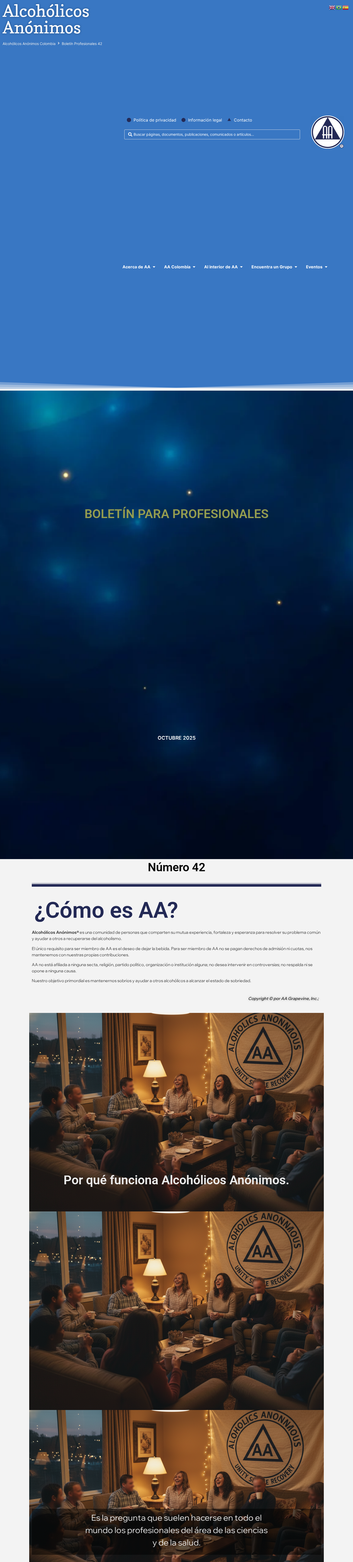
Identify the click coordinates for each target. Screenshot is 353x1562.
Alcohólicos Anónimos (46, 19)
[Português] (339, 7)
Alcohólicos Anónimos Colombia (29, 43)
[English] (332, 7)
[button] (139, 267)
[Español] (345, 7)
